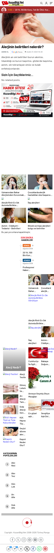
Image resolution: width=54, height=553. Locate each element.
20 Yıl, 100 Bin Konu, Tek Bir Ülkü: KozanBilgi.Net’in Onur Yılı (32, 9)
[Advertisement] (27, 145)
